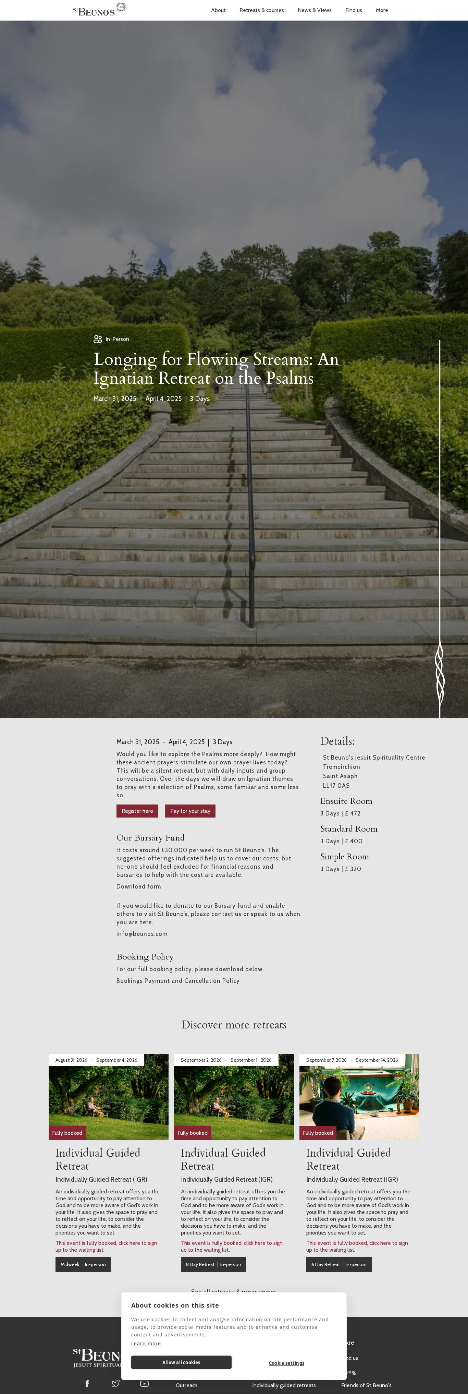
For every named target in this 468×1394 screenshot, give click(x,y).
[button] (218, 10)
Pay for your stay (190, 811)
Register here (137, 811)
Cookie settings (286, 1363)
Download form (138, 886)
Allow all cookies (181, 1362)
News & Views (315, 10)
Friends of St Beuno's (366, 1385)
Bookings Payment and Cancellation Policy (178, 980)
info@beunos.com (142, 933)
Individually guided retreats (284, 1385)
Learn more (146, 1343)
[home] (100, 10)
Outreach (186, 1385)
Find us (353, 10)
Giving (348, 1371)
